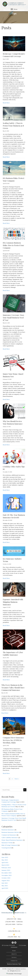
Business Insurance (8, 830)
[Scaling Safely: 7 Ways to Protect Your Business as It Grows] (14, 113)
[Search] (24, 789)
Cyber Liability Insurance (10, 837)
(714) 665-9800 (10, 921)
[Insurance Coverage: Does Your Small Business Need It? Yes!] (14, 303)
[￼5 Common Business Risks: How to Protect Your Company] (14, 233)
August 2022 (6, 880)
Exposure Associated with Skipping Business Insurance (13, 602)
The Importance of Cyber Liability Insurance (13, 653)
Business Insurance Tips (14, 964)
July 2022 (5, 883)
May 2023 (5, 860)
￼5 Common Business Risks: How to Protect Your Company (13, 245)
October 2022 (6, 878)
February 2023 (6, 867)
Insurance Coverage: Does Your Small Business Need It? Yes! (13, 317)
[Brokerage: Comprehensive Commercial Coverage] (14, 43)
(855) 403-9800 (10, 924)
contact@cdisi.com (14, 931)
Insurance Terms (7, 842)
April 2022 (5, 888)
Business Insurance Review (10, 832)
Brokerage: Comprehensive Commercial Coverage (14, 55)
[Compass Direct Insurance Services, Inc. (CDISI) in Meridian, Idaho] (14, 726)
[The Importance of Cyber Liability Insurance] (14, 639)
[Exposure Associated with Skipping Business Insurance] (14, 589)
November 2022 (7, 875)
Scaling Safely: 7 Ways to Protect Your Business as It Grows (13, 125)
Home (14, 950)
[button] (12, 9)
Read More (6, 103)
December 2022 (6, 873)
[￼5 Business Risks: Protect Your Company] (14, 168)
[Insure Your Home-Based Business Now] (14, 362)
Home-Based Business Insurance (12, 840)
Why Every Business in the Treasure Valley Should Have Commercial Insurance (12, 687)
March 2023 (5, 865)
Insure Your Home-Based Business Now (13, 375)
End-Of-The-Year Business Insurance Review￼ (14, 516)
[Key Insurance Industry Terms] (14, 551)
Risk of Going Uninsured (9, 845)
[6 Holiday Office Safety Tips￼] (14, 456)
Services (14, 957)
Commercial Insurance (9, 835)
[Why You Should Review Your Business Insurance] (14, 411)
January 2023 (6, 870)
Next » (17, 779)
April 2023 (5, 862)
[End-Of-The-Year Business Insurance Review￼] (14, 503)
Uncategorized (6, 848)
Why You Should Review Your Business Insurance (13, 422)
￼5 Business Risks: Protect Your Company (13, 179)
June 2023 (5, 857)
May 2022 (5, 885)
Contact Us (14, 960)
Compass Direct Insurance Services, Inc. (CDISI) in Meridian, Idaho (13, 740)
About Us (14, 954)
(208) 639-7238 (11, 919)
